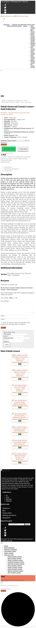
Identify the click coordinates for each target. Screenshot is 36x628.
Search (28, 524)
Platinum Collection (15, 25)
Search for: (4, 524)
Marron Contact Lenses (33, 61)
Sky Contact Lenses (33, 66)
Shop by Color (31, 24)
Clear (28, 140)
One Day (9, 499)
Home (5, 24)
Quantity (3, 142)
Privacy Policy (7, 513)
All (7, 495)
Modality (4, 140)
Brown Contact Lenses (33, 36)
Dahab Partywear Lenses (9, 158)
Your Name (7, 334)
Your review (5, 301)
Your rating (5, 298)
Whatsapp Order (9, 149)
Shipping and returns (9, 515)
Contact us (6, 508)
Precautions (6, 517)
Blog (3, 510)
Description (8, 167)
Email (3, 319)
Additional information (11, 169)
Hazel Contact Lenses (33, 57)
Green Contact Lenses (33, 53)
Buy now (3, 144)
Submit (7, 344)
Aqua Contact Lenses (33, 27)
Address (6, 342)
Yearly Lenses (25, 25)
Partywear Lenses (20, 25)
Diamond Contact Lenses (33, 44)
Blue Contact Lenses (33, 32)
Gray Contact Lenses (33, 49)
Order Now (23, 149)
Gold (7, 497)
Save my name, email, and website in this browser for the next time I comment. (15, 323)
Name (3, 316)
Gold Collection (9, 25)
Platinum (9, 501)
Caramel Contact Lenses (33, 40)
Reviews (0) (8, 170)
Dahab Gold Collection (14, 100)
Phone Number (8, 338)
